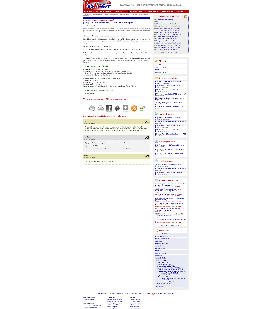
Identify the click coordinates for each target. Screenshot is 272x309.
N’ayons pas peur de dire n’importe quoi (168, 26)
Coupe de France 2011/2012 (111, 14)
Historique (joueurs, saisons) (114, 303)
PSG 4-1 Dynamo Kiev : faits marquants (168, 45)
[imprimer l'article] (100, 110)
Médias (138, 303)
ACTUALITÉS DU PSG (91, 11)
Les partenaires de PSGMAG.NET (92, 305)
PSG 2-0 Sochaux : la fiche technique (168, 32)
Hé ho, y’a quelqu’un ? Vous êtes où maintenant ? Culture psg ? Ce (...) (168, 190)
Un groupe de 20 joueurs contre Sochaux (169, 34)
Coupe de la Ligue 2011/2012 (165, 282)
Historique (132, 304)
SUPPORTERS (119, 11)
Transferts (139, 308)
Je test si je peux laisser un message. (171, 194)
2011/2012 (158, 64)
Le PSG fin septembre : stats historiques (168, 28)
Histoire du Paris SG (161, 243)
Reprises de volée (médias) (114, 301)
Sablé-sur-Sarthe (160, 72)
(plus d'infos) (163, 293)
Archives (148, 293)
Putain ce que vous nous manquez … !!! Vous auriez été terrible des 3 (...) (169, 209)
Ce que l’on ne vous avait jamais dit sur (168, 186)
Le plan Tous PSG (112, 306)
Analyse (138, 299)
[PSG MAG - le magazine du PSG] (97, 5)
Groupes (158, 69)
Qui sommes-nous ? (103, 293)
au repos (142, 41)
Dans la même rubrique (169, 78)
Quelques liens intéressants (90, 307)
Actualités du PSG (161, 234)
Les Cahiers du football (89, 299)
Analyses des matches (113, 304)
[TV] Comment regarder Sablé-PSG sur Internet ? (170, 94)
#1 (147, 122)
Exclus (109, 308)
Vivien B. (98, 25)
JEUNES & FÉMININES (167, 11)
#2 (147, 138)
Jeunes (131, 306)
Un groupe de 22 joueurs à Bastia (167, 41)
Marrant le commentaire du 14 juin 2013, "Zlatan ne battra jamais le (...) (169, 214)
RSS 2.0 (156, 293)
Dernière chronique (162, 22)
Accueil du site (87, 14)
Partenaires (134, 293)
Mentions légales (115, 293)
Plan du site (142, 293)
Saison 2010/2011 (160, 258)
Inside (160, 211)
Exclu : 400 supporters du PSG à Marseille (169, 43)
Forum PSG (171, 293)
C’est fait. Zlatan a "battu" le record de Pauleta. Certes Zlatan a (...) (169, 204)
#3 (147, 156)
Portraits (138, 301)
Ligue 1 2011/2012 (162, 262)
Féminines (136, 306)
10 (180, 225)
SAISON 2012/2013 (105, 11)
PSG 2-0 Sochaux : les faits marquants (168, 30)
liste (112, 28)
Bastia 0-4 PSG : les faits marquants (167, 36)
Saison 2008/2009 (160, 253)
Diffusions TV (133, 308)
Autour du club (159, 246)
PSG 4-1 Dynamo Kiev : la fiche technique (169, 47)
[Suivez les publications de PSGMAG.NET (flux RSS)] (133, 110)
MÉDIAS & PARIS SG (136, 11)
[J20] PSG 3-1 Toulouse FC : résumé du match (169, 149)
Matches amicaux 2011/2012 (165, 284)
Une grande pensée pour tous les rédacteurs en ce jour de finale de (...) (170, 184)
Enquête (114, 308)
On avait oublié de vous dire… (166, 19)
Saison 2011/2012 (97, 14)
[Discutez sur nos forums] (142, 110)
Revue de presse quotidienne (115, 299)
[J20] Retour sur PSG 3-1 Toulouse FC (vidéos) (169, 145)
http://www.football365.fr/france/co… (96, 146)
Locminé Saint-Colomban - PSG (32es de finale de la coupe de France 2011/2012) (170, 268)
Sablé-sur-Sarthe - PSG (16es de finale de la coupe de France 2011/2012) (171, 272)
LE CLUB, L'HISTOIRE (151, 11)
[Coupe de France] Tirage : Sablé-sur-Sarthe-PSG (170, 106)
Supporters (158, 241)
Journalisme (133, 303)
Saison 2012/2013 (160, 286)
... (179, 52)
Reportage (132, 299)
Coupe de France (160, 67)
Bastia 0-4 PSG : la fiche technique (167, 38)
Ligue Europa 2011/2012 (164, 264)
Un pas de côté (160, 248)
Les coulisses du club (162, 238)
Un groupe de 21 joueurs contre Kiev (167, 49)
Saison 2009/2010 (160, 255)
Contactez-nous (125, 293)
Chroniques (133, 301)
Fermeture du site (166, 24)
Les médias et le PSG (162, 236)
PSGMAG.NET (179, 11)
